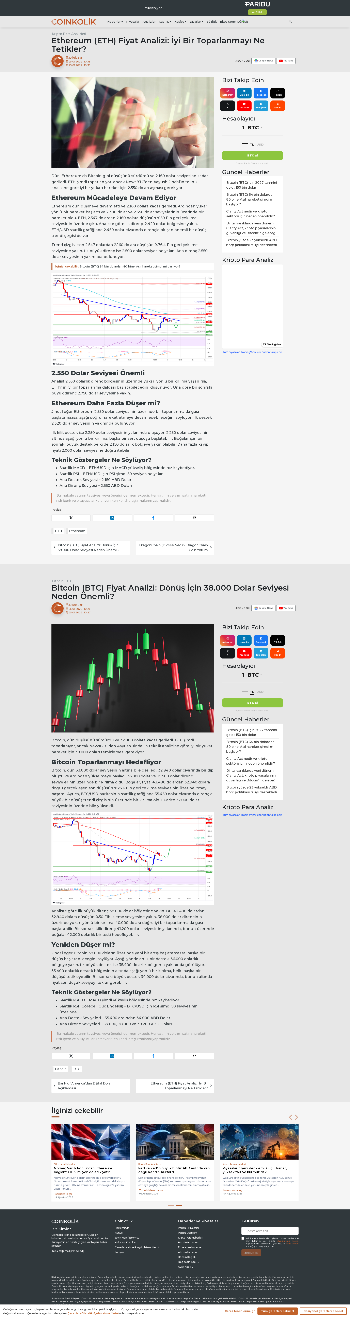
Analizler (149, 21)
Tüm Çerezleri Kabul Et (277, 1311)
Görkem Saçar (63, 1193)
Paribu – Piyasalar (188, 1227)
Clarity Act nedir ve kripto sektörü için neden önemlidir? (250, 213)
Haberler (114, 21)
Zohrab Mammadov (151, 1190)
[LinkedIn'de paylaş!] (112, 518)
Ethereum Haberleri (190, 1247)
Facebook (261, 95)
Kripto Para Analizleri (69, 34)
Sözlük (212, 21)
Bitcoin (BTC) (63, 581)
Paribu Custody (187, 1232)
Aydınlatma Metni (288, 1241)
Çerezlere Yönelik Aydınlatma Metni (137, 1247)
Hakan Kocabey (232, 1190)
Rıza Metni (292, 1243)
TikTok (278, 95)
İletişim (119, 1252)
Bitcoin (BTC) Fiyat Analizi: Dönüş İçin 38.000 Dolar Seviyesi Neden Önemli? (89, 547)
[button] (290, 1117)
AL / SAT (257, 12)
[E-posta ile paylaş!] (194, 518)
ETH (58, 531)
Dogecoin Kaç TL (188, 1261)
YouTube (244, 107)
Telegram (261, 107)
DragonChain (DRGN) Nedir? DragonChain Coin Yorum (173, 547)
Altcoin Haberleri (188, 1252)
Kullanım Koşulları (126, 1242)
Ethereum (77, 531)
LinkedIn (244, 95)
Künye (119, 1232)
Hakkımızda (122, 1227)
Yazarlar (195, 21)
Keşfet (179, 21)
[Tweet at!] (71, 518)
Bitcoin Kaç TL (187, 1257)
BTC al (252, 155)
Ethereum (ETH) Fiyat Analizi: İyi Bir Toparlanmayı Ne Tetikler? (179, 1085)
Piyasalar (132, 21)
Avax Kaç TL (185, 1266)
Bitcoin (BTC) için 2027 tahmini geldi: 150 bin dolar (251, 185)
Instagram (227, 95)
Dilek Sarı (75, 57)
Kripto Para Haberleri (190, 1237)
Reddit (277, 107)
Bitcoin (60, 1069)
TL (252, 144)
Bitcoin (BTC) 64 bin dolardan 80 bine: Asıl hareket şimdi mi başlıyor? (117, 266)
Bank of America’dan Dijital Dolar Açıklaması (85, 1085)
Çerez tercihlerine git (240, 1311)
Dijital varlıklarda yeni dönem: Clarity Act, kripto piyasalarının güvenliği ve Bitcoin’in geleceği (251, 228)
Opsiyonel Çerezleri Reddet (323, 1311)
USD (260, 144)
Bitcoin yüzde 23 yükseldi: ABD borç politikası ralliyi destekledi (251, 242)
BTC (77, 1069)
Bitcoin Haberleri (188, 1242)
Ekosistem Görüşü (234, 21)
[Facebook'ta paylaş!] (153, 518)
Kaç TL (164, 21)
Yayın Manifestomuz (127, 1237)
